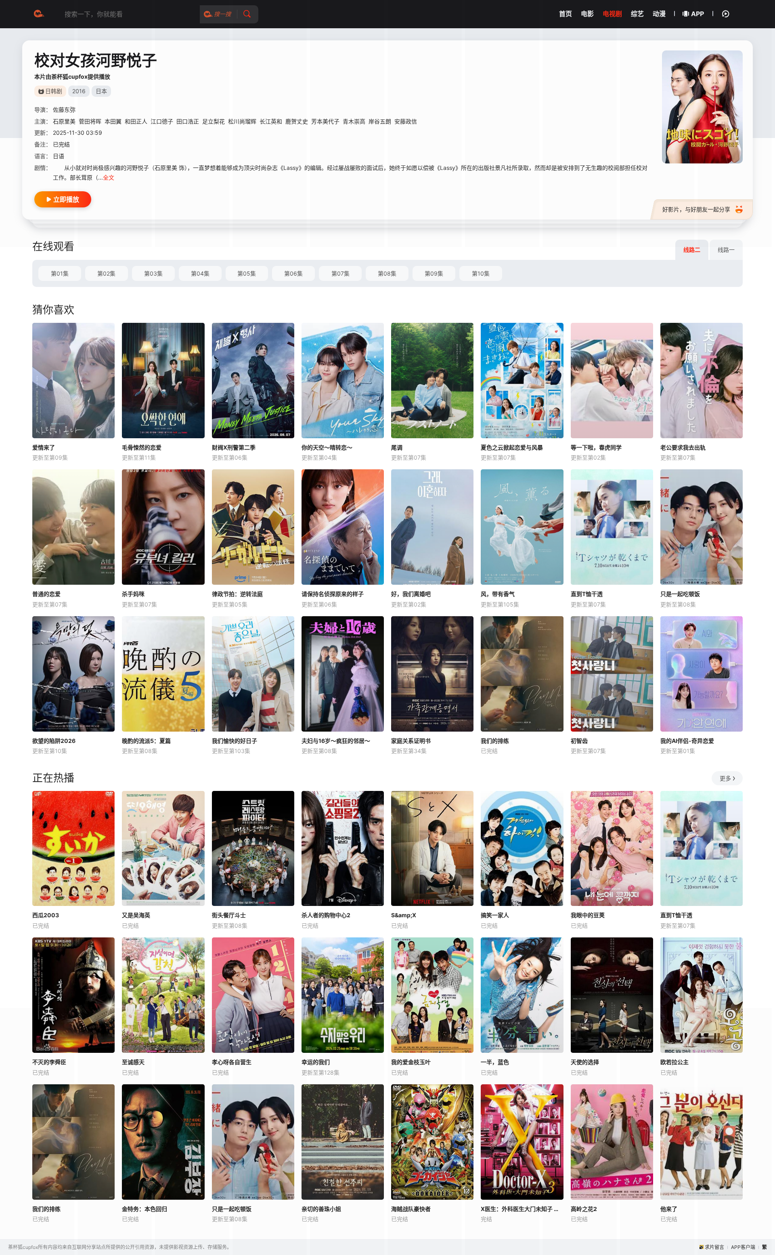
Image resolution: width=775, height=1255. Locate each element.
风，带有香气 (498, 593)
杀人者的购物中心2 (326, 915)
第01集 (60, 273)
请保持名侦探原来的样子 (333, 593)
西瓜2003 (45, 915)
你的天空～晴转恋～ (327, 447)
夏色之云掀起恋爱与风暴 (512, 447)
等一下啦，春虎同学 (596, 447)
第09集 (434, 273)
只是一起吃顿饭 (680, 593)
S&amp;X (403, 915)
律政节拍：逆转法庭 (237, 593)
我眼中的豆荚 (588, 915)
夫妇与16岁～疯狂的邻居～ (336, 740)
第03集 (153, 273)
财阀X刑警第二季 (234, 447)
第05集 (246, 273)
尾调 (396, 447)
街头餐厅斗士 (229, 915)
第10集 (481, 273)
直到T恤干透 (587, 593)
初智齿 (579, 740)
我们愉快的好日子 (234, 740)
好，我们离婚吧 (411, 593)
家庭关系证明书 (411, 740)
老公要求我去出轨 (683, 447)
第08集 (387, 273)
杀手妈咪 (133, 593)
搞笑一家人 (495, 915)
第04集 (200, 273)
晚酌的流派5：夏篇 (146, 740)
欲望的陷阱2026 (53, 740)
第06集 (293, 273)
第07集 (340, 273)
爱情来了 (43, 447)
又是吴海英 (136, 915)
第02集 (106, 273)
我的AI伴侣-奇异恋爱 (687, 740)
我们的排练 (495, 740)
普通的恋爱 (46, 593)
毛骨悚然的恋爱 (141, 447)
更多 (725, 778)
